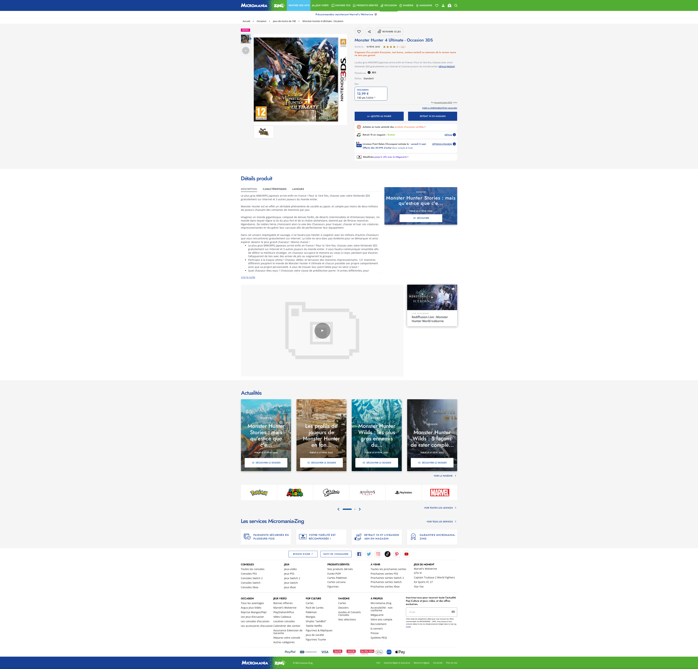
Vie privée (437, 662)
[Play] (322, 330)
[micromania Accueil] (262, 5)
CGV (378, 662)
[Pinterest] (397, 553)
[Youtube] (406, 553)
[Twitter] (368, 553)
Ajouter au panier (381, 116)
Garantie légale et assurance (397, 662)
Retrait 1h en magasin (433, 116)
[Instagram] (378, 553)
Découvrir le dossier (268, 462)
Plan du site (451, 662)
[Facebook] (359, 553)
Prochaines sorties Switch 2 (387, 578)
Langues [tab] (298, 189)
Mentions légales (422, 662)
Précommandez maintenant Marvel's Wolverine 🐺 (347, 14)
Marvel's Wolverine (425, 568)
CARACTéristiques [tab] (274, 189)
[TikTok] (387, 553)
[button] (298, 5)
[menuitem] (298, 5)
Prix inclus (444, 102)
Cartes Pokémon (337, 578)
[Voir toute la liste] (437, 6)
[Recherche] (456, 5)
